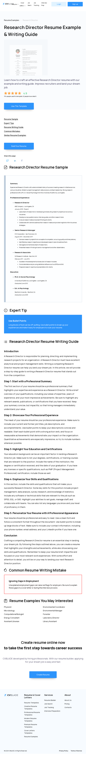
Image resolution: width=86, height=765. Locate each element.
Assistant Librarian (11, 621)
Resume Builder (50, 700)
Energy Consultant (11, 618)
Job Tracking (36, 4)
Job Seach (29, 4)
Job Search (48, 704)
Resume (14, 4)
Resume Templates (31, 703)
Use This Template (19, 106)
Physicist (7, 607)
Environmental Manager (52, 610)
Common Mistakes (12, 131)
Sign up (75, 4)
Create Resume (43, 674)
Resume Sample (11, 119)
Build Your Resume (18, 146)
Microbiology (9, 610)
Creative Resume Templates (30, 707)
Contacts (68, 707)
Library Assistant (50, 621)
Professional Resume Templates (32, 713)
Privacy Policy (63, 751)
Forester (46, 614)
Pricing (66, 704)
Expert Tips (9, 123)
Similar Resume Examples (15, 135)
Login (59, 4)
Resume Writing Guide (13, 127)
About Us (67, 700)
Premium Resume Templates (30, 725)
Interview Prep (44, 4)
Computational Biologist (14, 614)
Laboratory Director (51, 618)
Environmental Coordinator (54, 607)
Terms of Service (76, 751)
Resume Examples (31, 736)
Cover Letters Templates (29, 731)
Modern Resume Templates (30, 719)
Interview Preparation (52, 711)
